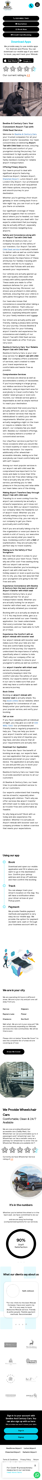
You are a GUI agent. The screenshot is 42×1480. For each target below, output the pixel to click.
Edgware (25, 1009)
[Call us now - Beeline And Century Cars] (31, 5)
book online (12, 700)
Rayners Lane (8, 1014)
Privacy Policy (25, 1459)
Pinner (24, 1014)
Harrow (6, 1009)
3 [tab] (22, 1324)
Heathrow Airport (14, 1448)
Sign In (21, 1431)
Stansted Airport (11, 179)
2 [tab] (19, 1324)
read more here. (14, 1472)
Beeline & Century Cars (25, 134)
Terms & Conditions (10, 1459)
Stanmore (7, 1019)
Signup (21, 1437)
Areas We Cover (13, 1052)
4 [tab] (26, 1324)
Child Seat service (11, 249)
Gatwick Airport (30, 1452)
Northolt (25, 1019)
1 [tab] (15, 1324)
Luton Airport (30, 1448)
